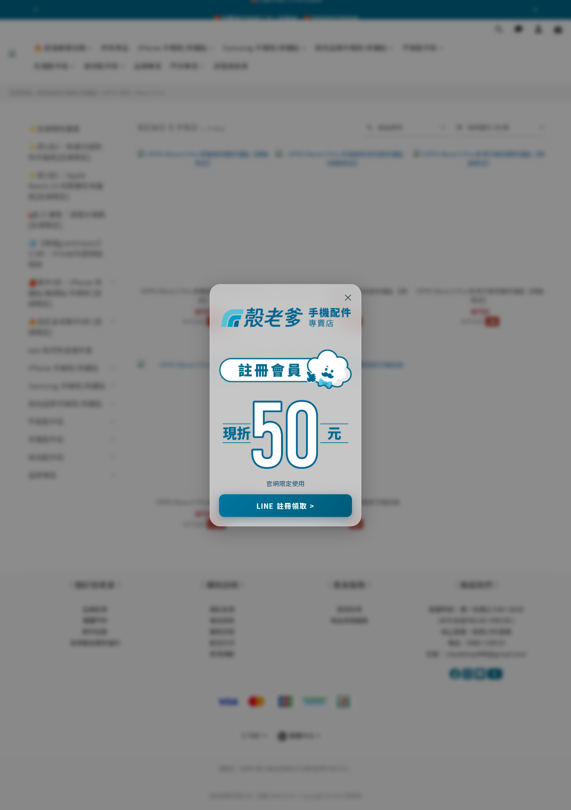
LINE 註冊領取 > (285, 505)
